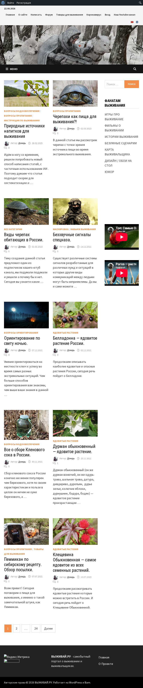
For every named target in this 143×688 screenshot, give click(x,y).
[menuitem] (3, 3)
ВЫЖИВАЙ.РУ (43, 682)
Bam (87, 682)
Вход (107, 14)
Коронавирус (93, 14)
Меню (14, 69)
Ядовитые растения (65, 332)
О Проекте (106, 664)
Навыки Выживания (83, 229)
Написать (36, 14)
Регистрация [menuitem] (24, 2)
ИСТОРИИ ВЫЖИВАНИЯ (121, 137)
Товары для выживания (69, 14)
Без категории (13, 229)
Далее (48, 628)
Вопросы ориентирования (21, 332)
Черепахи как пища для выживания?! (74, 119)
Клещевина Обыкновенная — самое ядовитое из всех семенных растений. (74, 562)
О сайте (22, 14)
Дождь (22, 143)
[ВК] (137, 22)
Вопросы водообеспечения (21, 111)
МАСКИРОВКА (61, 229)
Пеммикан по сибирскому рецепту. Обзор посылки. (23, 564)
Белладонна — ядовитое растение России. (75, 341)
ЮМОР (109, 172)
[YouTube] (132, 22)
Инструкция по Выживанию (22, 120)
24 (35, 628)
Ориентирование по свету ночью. (22, 341)
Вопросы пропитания (18, 115)
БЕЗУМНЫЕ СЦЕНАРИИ (121, 143)
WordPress (75, 682)
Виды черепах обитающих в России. (23, 237)
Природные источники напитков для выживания (24, 131)
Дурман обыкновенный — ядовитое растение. (74, 449)
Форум (49, 14)
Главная (10, 14)
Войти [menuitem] (10, 2)
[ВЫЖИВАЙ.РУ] (71, 44)
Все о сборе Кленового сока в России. (24, 452)
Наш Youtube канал (124, 14)
